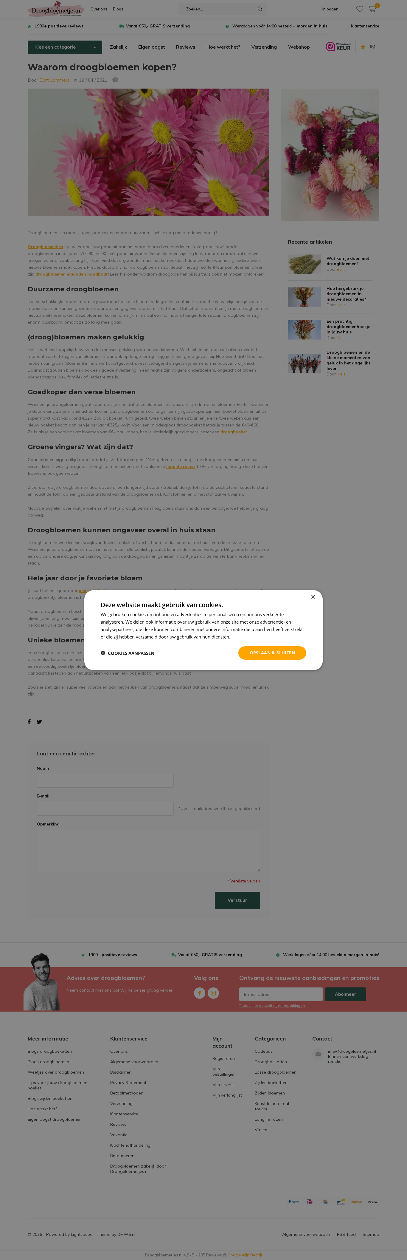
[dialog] (203, 630)
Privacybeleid (245, 636)
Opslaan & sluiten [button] (272, 652)
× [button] (313, 597)
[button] (127, 652)
